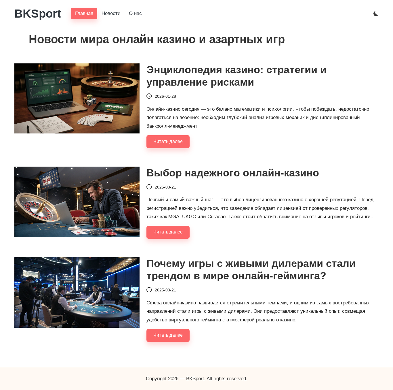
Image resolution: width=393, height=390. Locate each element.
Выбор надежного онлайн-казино (232, 173)
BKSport (37, 13)
